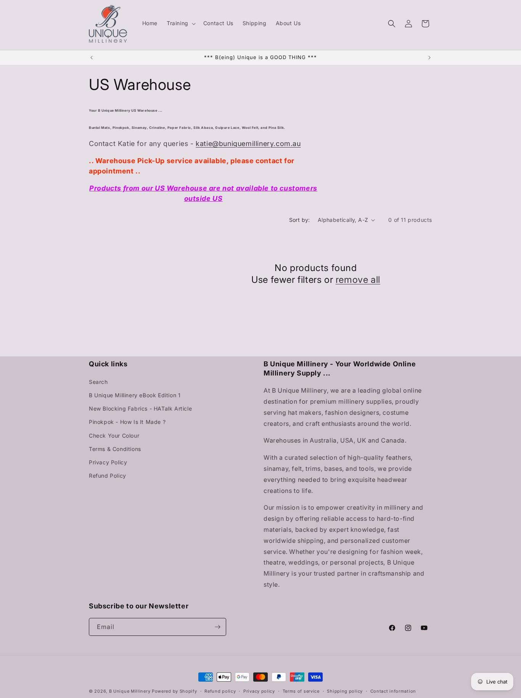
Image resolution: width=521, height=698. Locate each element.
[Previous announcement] (91, 57)
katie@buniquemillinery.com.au (248, 144)
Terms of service (301, 691)
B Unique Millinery (130, 691)
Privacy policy (259, 691)
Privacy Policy (108, 462)
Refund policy (220, 691)
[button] (180, 23)
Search (98, 382)
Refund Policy (107, 475)
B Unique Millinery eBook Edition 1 (134, 395)
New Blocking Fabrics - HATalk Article (140, 408)
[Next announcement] (429, 57)
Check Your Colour (114, 435)
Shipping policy (345, 691)
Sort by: (299, 220)
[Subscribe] (217, 627)
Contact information (393, 691)
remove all (358, 279)
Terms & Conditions (115, 449)
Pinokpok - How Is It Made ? (127, 422)
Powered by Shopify (174, 691)
